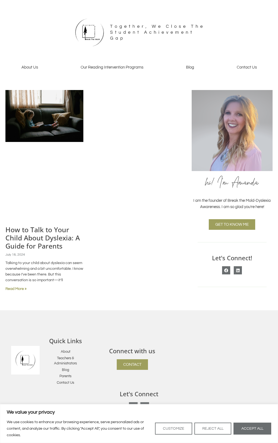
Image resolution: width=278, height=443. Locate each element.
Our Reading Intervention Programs (112, 67)
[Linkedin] (238, 270)
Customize (173, 428)
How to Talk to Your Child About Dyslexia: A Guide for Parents (42, 237)
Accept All (252, 428)
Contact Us (247, 67)
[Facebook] (226, 270)
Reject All (212, 428)
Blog (190, 67)
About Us (29, 67)
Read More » (16, 289)
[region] (139, 423)
